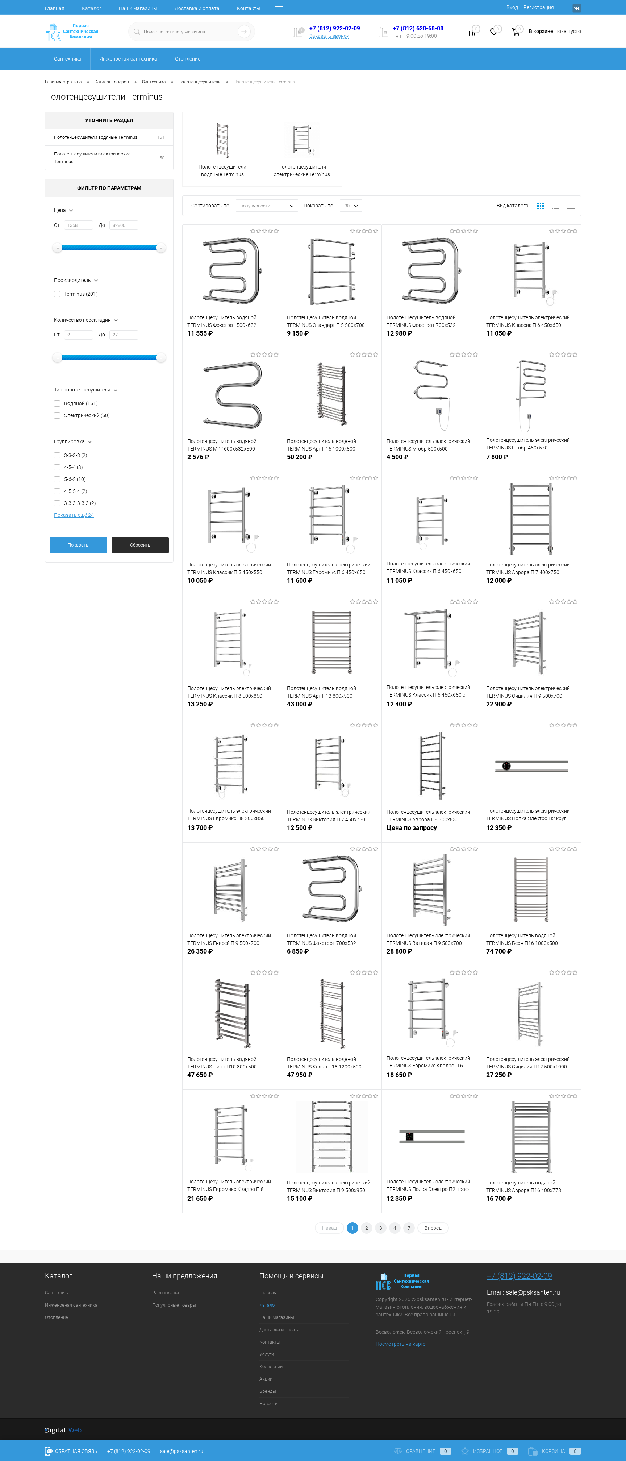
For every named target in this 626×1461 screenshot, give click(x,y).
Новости (268, 1403)
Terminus (81, 294)
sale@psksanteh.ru (533, 1292)
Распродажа (165, 1292)
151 (160, 137)
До (102, 225)
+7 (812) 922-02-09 (334, 28)
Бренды (267, 1391)
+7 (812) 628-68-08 (418, 28)
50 (161, 158)
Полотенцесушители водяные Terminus (96, 137)
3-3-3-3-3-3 (80, 503)
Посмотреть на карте (400, 1344)
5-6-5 (75, 479)
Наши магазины (138, 8)
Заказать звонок (329, 36)
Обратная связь (75, 1451)
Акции (265, 1379)
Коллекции (271, 1366)
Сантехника (57, 1292)
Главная (54, 8)
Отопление (56, 1317)
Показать (78, 545)
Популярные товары (174, 1305)
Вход (512, 7)
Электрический (87, 415)
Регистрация (538, 7)
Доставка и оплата (197, 8)
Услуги (266, 1354)
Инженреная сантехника (71, 1305)
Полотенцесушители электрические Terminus (92, 157)
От (57, 225)
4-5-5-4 (75, 491)
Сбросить (140, 545)
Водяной (81, 403)
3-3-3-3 (75, 455)
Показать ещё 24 (74, 515)
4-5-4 (73, 467)
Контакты (248, 8)
